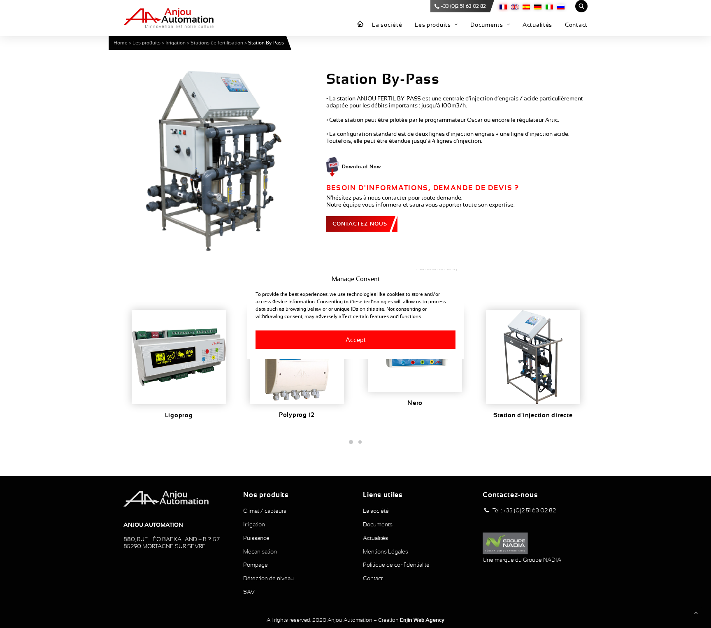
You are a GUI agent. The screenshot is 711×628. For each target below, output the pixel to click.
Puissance (256, 538)
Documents (486, 24)
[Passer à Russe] (561, 6)
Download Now (361, 167)
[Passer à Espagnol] (526, 6)
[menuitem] (360, 24)
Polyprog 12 (297, 415)
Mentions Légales (385, 551)
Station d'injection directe (532, 415)
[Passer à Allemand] (538, 6)
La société (387, 24)
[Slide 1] (351, 442)
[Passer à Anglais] (514, 6)
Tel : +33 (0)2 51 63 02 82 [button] (524, 510)
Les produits (433, 24)
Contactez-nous (360, 224)
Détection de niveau (268, 578)
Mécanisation (260, 551)
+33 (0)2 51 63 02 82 (463, 6)
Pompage (255, 564)
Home (121, 43)
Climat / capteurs (264, 510)
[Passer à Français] (503, 6)
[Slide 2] (360, 442)
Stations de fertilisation (217, 43)
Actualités (537, 24)
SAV (249, 591)
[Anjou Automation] (168, 18)
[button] (213, 160)
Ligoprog (179, 415)
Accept (356, 339)
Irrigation (175, 43)
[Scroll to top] (696, 612)
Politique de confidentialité (396, 564)
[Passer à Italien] (549, 6)
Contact (576, 24)
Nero (415, 403)
